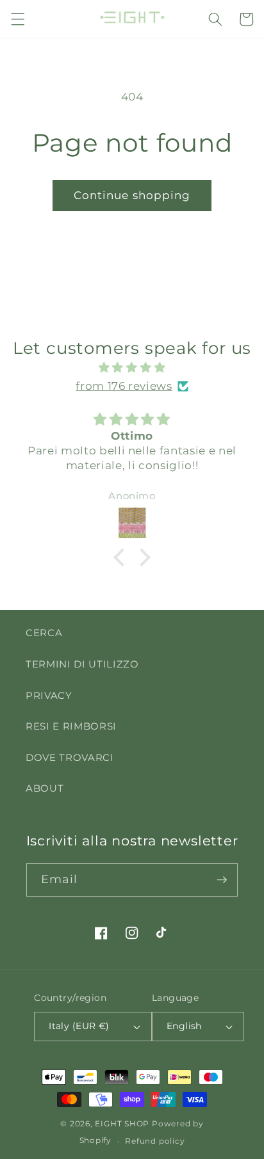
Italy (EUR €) (79, 1026)
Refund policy (155, 1141)
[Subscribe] (221, 880)
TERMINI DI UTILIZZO (82, 664)
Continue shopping (132, 195)
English (184, 1026)
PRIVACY (49, 695)
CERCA (44, 633)
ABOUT (44, 788)
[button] (17, 19)
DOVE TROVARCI (70, 757)
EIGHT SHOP (122, 1123)
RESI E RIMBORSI (71, 726)
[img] (132, 367)
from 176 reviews (124, 386)
